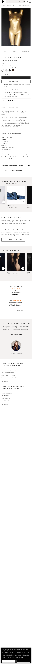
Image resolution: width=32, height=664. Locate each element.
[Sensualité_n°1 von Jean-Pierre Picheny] (16, 195)
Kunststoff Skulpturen (7, 401)
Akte (7, 143)
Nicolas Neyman (12, 274)
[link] (24, 1)
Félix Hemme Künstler (7, 372)
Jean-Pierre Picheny (12, 58)
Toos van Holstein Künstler (9, 378)
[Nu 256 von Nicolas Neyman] (16, 262)
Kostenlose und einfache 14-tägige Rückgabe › (14, 89)
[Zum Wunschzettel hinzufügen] (29, 81)
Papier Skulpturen (6, 398)
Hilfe (4, 51)
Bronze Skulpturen (6, 393)
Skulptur (3, 112)
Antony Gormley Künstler (8, 375)
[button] (30, 2)
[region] (16, 305)
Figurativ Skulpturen (24, 5)
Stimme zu (8, 661)
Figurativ (6, 141)
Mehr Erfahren (19, 657)
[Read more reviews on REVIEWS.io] (16, 295)
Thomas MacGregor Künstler (9, 370)
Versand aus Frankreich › (22, 92)
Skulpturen (15, 5)
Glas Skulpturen (5, 395)
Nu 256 (8, 272)
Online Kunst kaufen (6, 5)
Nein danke (23, 661)
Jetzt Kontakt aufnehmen (13, 239)
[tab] (16, 108)
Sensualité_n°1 (10, 205)
